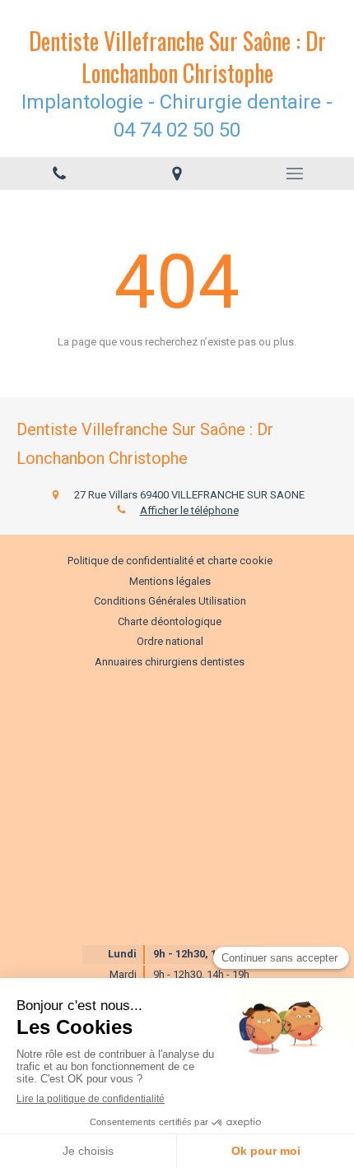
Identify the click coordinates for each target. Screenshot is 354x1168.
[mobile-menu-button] (295, 173)
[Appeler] (59, 173)
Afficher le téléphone (189, 510)
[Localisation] (176, 173)
